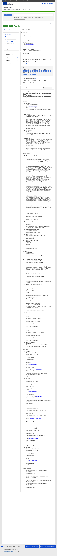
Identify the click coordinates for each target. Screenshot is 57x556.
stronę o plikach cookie (9, 551)
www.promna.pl (38, 369)
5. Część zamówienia (9, 54)
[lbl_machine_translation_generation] (35, 78)
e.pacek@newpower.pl (30, 44)
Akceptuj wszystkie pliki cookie (32, 546)
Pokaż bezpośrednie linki (12, 36)
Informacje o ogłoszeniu (9, 63)
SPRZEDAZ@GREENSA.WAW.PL (35, 418)
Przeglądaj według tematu (19, 18)
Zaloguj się (45, 3)
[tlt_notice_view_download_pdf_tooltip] (23, 71)
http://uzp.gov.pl (39, 396)
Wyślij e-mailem (10, 41)
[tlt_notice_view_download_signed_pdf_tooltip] (26, 63)
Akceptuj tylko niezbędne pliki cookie (47, 546)
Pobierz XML (9, 34)
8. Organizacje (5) (8, 60)
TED (4, 23)
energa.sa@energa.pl (33, 460)
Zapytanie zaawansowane (39, 17)
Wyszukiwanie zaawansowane (28, 17)
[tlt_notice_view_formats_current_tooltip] (50, 87)
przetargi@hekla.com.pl (33, 438)
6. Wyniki (6, 57)
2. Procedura (7, 51)
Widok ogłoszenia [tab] (7, 29)
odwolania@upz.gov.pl (33, 391)
